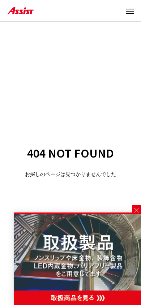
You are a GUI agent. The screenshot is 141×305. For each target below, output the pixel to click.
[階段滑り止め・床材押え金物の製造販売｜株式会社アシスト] (20, 10)
